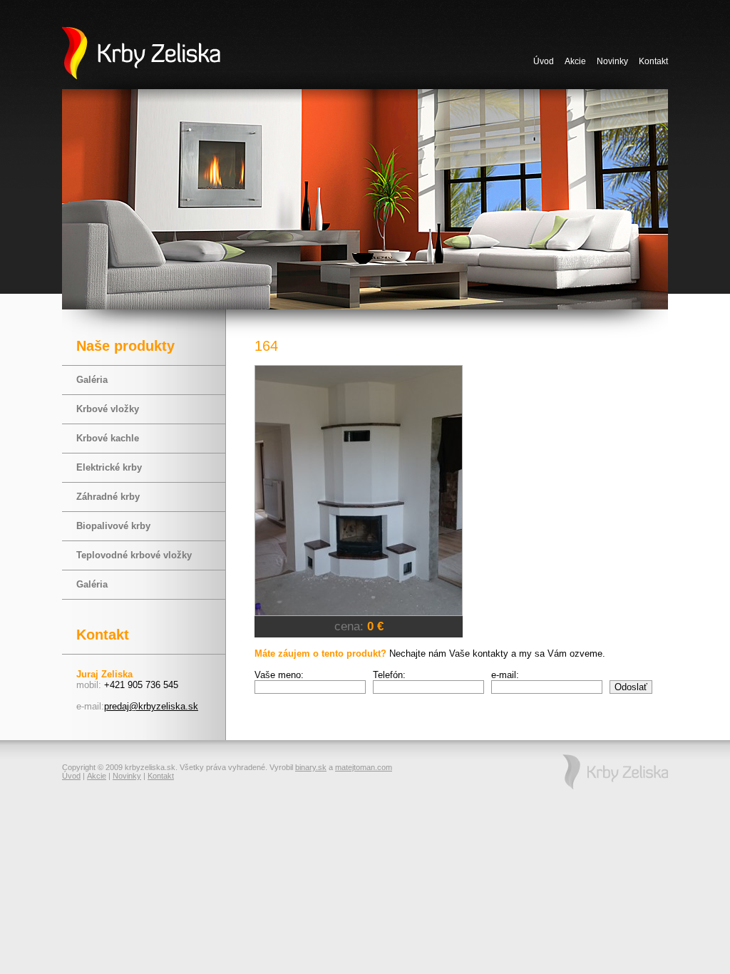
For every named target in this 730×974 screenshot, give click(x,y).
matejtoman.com (363, 767)
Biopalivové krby (113, 526)
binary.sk (311, 767)
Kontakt (653, 61)
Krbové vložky (107, 409)
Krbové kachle (107, 438)
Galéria (92, 379)
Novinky (612, 61)
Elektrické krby (109, 467)
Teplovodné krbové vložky (134, 555)
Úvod (543, 61)
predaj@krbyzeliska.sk (151, 706)
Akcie (575, 61)
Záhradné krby (108, 496)
